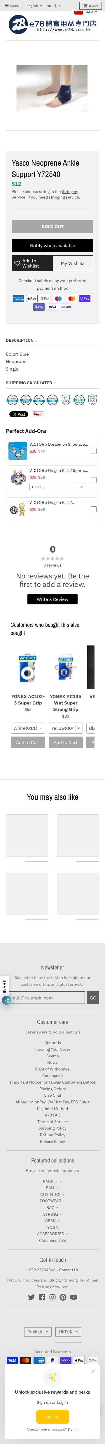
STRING (50, 1214)
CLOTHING (50, 1194)
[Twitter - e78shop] (31, 1297)
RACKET (50, 1181)
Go (93, 998)
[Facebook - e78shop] (42, 1297)
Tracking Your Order (52, 1049)
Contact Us (69, 1270)
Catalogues (52, 1075)
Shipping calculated (29, 382)
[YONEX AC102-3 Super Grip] (28, 667)
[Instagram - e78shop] (52, 1297)
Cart (93, 5)
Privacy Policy (52, 1141)
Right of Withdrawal (53, 1069)
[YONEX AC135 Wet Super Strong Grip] (66, 667)
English (32, 5)
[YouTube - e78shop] (73, 1297)
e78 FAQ (52, 1115)
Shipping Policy (52, 1128)
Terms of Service (52, 1121)
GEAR (50, 1220)
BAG (50, 1207)
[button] (52, 451)
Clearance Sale (52, 1240)
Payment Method (52, 1108)
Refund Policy (52, 1134)
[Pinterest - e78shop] (63, 1297)
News (52, 1062)
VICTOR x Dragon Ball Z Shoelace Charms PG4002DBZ (56, 502)
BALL (50, 1187)
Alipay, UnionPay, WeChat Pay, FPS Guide (52, 1102)
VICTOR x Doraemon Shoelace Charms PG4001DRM (57, 444)
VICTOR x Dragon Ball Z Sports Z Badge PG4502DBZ (58, 470)
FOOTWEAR (50, 1201)
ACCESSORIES (50, 1233)
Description (20, 340)
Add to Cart (28, 742)
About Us (52, 1042)
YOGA (52, 1227)
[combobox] (57, 487)
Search (52, 1056)
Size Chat (52, 1095)
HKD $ (52, 5)
